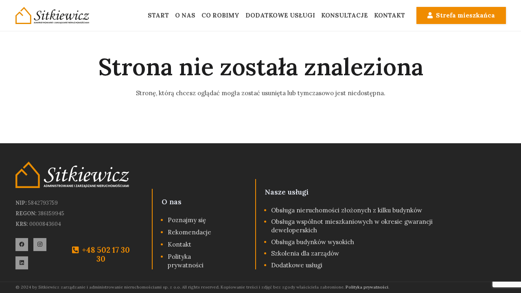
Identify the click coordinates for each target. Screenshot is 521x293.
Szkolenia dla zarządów (305, 253)
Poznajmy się (187, 220)
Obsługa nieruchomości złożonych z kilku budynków (346, 210)
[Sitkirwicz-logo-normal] (52, 15)
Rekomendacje (189, 232)
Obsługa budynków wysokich (312, 242)
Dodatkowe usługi (296, 265)
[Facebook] (21, 244)
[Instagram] (39, 244)
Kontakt (179, 244)
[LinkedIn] (21, 262)
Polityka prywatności (367, 287)
